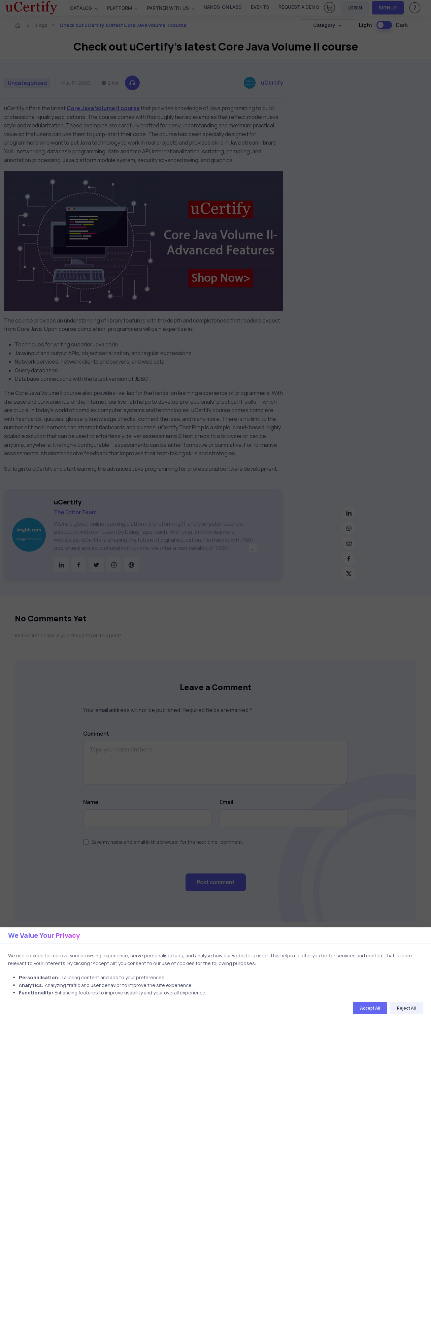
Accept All (370, 1008)
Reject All (406, 1008)
